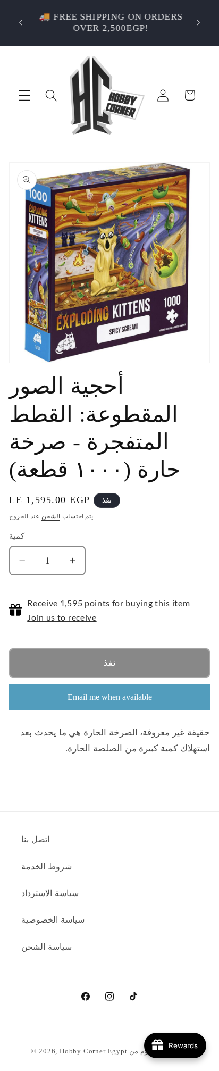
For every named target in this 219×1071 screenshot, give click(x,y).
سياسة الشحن (46, 946)
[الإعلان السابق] (20, 23)
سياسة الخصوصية (53, 919)
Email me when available (110, 696)
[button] (24, 95)
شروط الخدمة (46, 866)
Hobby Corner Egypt (94, 1051)
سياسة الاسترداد (50, 893)
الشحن (50, 516)
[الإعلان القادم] (198, 23)
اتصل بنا (35, 839)
